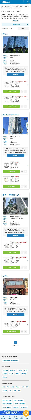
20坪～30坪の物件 (7, 400)
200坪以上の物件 (6, 407)
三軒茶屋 (4, 390)
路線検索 (9, 418)
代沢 (19, 390)
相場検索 (21, 418)
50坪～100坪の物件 (7, 403)
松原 (27, 387)
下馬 (15, 390)
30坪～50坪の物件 (18, 400)
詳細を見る (15, 74)
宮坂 (8, 387)
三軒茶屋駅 (5, 370)
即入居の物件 (24, 407)
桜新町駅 (4, 377)
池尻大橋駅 (23, 373)
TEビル (5, 34)
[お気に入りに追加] (22, 91)
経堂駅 (17, 373)
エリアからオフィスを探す (9, 6)
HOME (2, 6)
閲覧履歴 (28, 3)
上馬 (10, 390)
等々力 (17, 387)
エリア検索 (3, 418)
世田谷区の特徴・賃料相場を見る (10, 360)
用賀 (13, 387)
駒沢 (23, 387)
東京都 (17, 6)
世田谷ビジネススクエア (11, 115)
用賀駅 (25, 370)
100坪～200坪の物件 (20, 403)
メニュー (28, 418)
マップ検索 (16, 418)
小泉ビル (6, 276)
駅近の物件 (16, 407)
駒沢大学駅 (12, 370)
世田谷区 (21, 6)
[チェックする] (25, 91)
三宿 (3, 387)
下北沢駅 (20, 370)
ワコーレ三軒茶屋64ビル (11, 195)
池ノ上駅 (11, 373)
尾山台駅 (4, 373)
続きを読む (15, 20)
